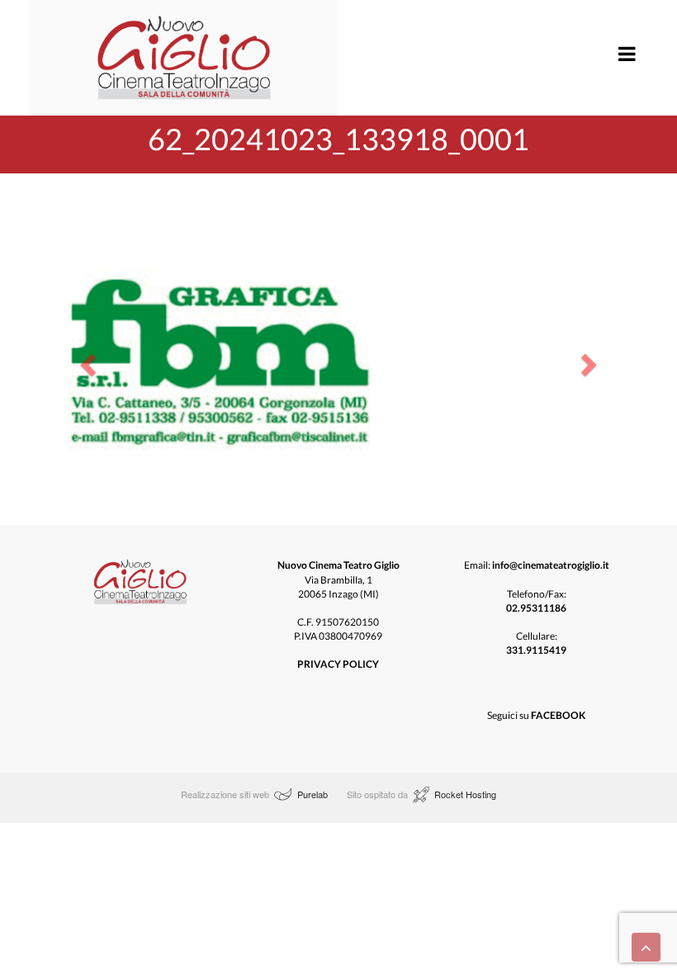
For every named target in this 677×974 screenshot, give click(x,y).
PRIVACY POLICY (338, 664)
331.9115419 (536, 650)
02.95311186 (536, 608)
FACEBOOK (558, 715)
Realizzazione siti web (225, 794)
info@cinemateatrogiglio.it (550, 565)
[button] (85, 360)
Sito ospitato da (378, 794)
